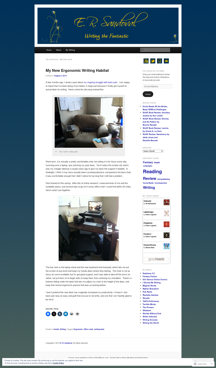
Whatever (147, 310)
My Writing (70, 50)
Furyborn (147, 234)
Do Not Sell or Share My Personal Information (129, 357)
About (58, 50)
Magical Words (149, 285)
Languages (147, 165)
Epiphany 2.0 (149, 273)
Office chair (88, 329)
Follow (148, 94)
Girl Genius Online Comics (155, 279)
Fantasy (148, 162)
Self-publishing (163, 179)
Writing (63, 329)
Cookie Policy (58, 363)
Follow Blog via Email (154, 71)
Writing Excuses (150, 319)
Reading (152, 171)
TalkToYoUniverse (151, 301)
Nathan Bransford (151, 288)
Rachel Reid (150, 248)
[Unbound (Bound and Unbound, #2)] (166, 204)
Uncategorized (161, 183)
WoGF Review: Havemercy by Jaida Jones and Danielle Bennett (156, 137)
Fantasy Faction (150, 276)
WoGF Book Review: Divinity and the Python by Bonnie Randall (156, 121)
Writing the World (151, 322)
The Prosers (148, 307)
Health (56, 329)
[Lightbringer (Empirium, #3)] (166, 215)
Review (149, 178)
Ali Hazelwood (151, 204)
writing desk (99, 329)
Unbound (147, 201)
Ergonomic (78, 329)
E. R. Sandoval (66, 343)
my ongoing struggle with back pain (100, 82)
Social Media (148, 183)
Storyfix (146, 298)
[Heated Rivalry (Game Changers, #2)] (166, 248)
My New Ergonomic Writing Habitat (77, 70)
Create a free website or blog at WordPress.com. (88, 357)
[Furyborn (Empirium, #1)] (166, 237)
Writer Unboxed (150, 316)
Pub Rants (147, 291)
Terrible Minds (149, 304)
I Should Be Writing (152, 282)
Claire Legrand (151, 215)
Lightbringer (149, 212)
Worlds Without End (152, 313)
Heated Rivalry (150, 245)
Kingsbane (148, 223)
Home (48, 50)
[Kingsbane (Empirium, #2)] (166, 226)
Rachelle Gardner (150, 295)
